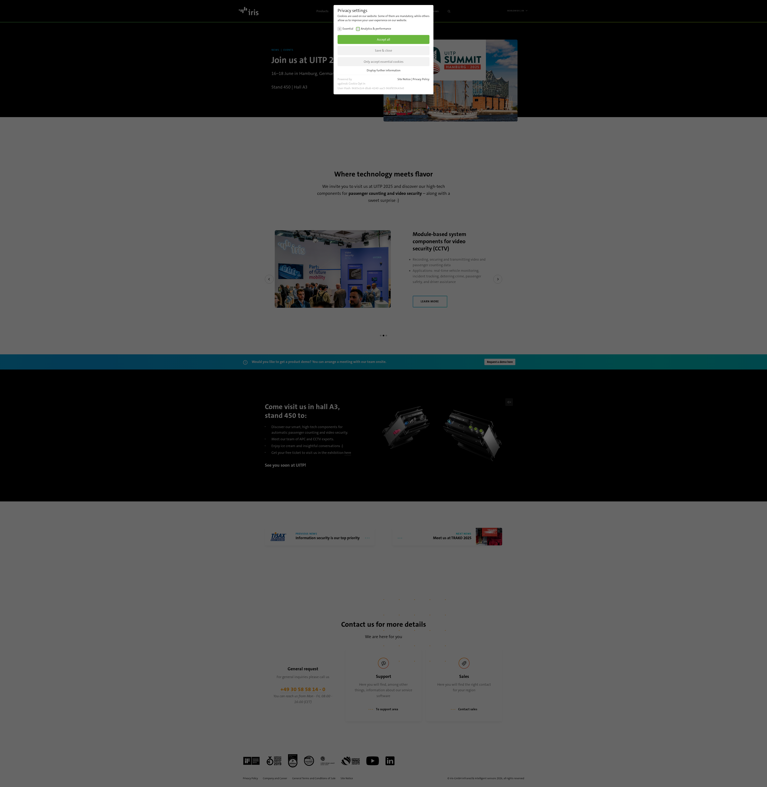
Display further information (383, 70)
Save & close (383, 50)
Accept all (383, 39)
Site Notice (404, 79)
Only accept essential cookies (383, 62)
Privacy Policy (421, 79)
